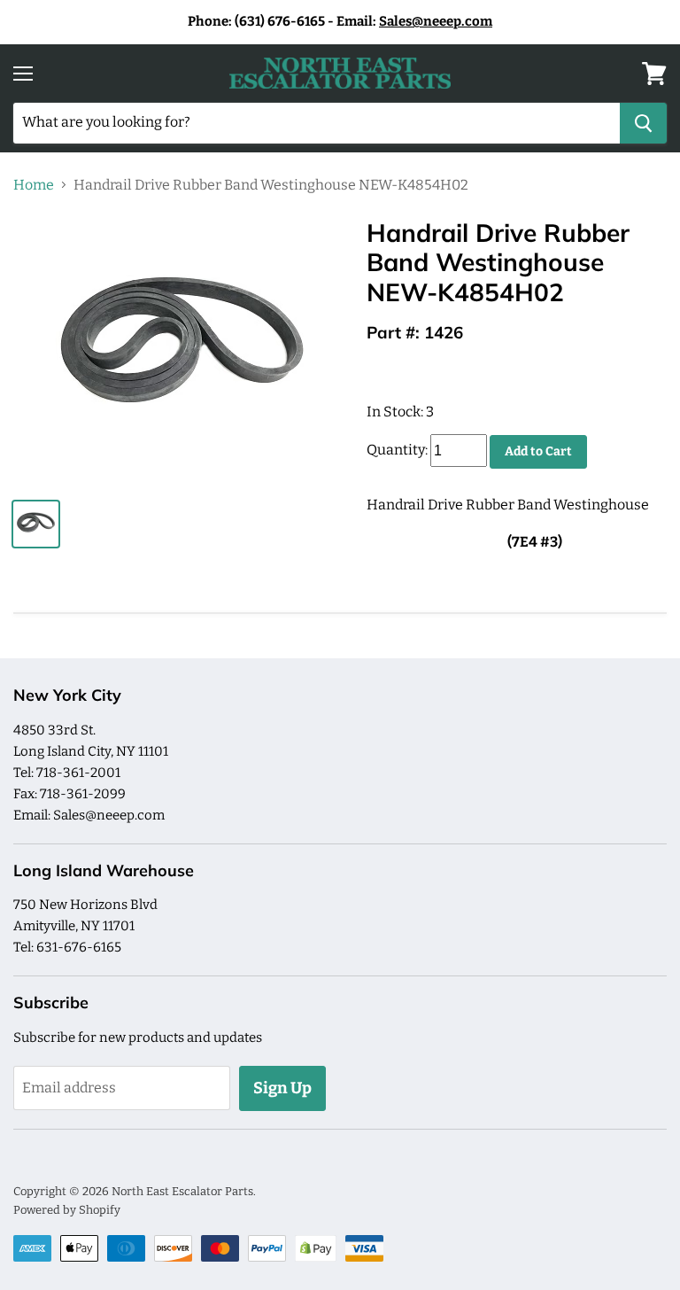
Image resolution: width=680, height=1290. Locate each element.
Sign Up (282, 1088)
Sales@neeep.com (435, 21)
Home (33, 185)
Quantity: (397, 450)
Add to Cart (538, 451)
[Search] (643, 123)
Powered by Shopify (66, 1209)
